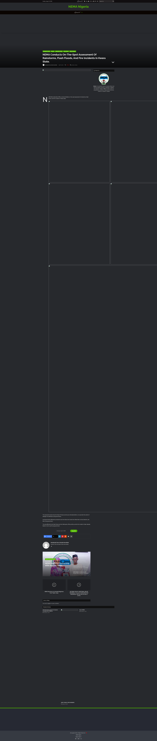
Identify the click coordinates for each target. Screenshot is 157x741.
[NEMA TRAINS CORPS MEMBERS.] (69, 655)
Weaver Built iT (78, 736)
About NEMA (82, 609)
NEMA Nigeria (78, 734)
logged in (49, 603)
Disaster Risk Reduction (50, 559)
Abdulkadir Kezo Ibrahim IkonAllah (60, 542)
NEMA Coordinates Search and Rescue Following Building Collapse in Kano (56, 565)
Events (52, 51)
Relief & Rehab (72, 51)
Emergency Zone (46, 51)
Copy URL (74, 530)
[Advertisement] (78, 23)
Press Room (66, 51)
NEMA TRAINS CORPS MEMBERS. (68, 702)
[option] (66, 564)
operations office (59, 51)
